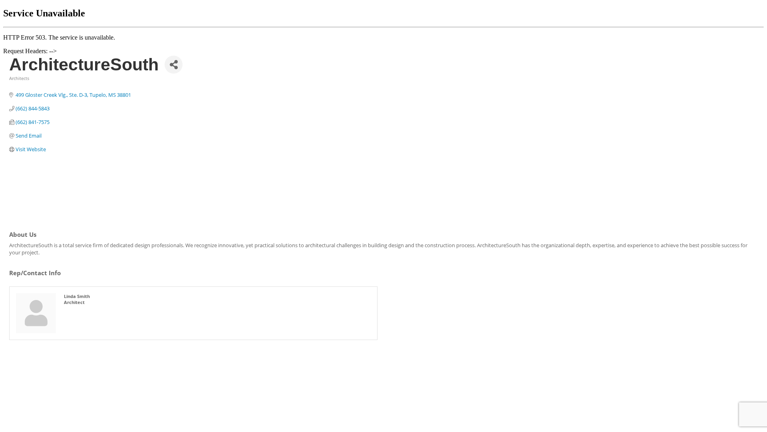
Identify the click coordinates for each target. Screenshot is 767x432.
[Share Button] (174, 65)
